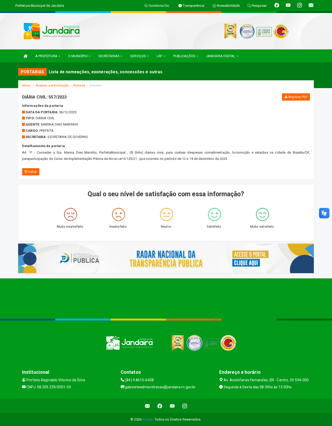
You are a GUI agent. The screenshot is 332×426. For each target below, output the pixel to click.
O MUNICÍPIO (78, 56)
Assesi (147, 419)
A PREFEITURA (46, 56)
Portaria (79, 85)
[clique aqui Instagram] (184, 405)
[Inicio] (25, 56)
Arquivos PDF (297, 97)
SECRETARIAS (109, 56)
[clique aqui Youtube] (172, 405)
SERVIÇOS (138, 56)
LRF (160, 56)
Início (26, 85)
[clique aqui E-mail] (147, 405)
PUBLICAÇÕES (184, 56)
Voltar (32, 172)
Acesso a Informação (52, 85)
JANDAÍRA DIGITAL (221, 56)
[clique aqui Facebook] (159, 405)
